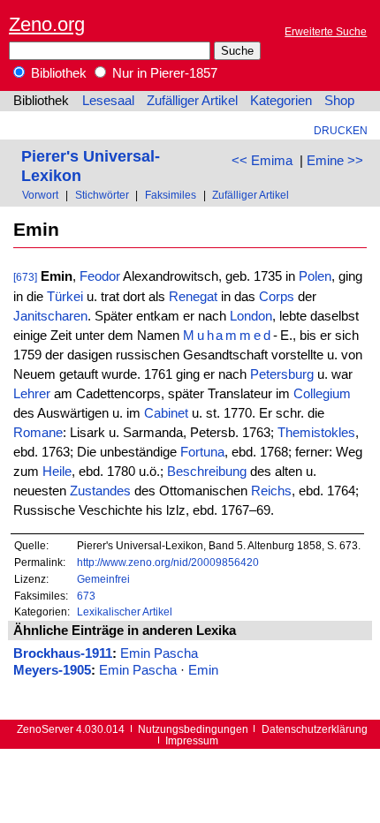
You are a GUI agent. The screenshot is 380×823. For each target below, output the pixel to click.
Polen (315, 276)
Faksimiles (170, 194)
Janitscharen (50, 316)
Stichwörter (102, 194)
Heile (57, 471)
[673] (25, 277)
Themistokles (316, 433)
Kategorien (281, 101)
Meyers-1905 (52, 670)
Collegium (322, 394)
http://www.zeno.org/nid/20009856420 (168, 562)
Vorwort (40, 194)
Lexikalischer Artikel (124, 611)
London (251, 316)
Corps (276, 297)
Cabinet (166, 413)
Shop (339, 101)
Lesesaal (108, 101)
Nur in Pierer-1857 (163, 73)
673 (86, 595)
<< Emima (262, 161)
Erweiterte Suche (326, 31)
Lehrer (31, 394)
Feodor (100, 276)
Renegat (193, 297)
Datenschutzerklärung (315, 729)
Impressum (191, 740)
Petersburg (282, 374)
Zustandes (100, 491)
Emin (203, 670)
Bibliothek (57, 73)
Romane (38, 433)
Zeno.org (47, 24)
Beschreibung (207, 471)
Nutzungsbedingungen (193, 729)
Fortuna (202, 452)
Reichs (271, 491)
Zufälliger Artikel (192, 101)
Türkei (65, 297)
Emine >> (335, 161)
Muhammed (228, 335)
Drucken (341, 130)
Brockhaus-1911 (62, 653)
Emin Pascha (159, 653)
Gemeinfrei (103, 579)
